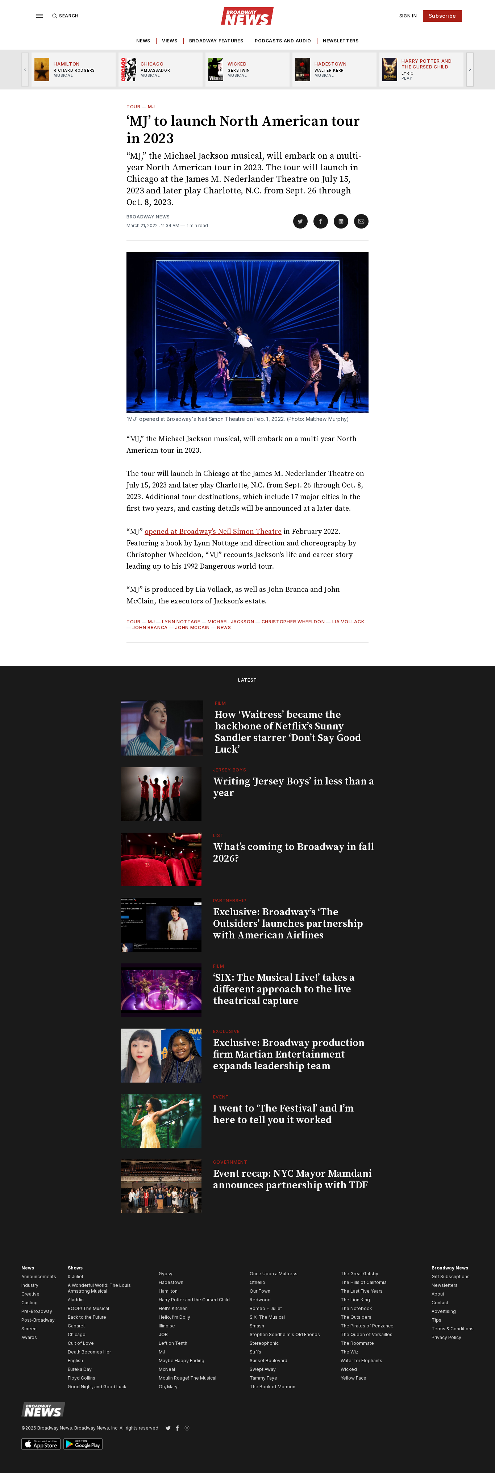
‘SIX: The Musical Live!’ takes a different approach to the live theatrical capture (284, 989)
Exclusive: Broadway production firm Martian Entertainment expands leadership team (289, 1054)
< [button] (25, 69)
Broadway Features (216, 40)
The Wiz (349, 1352)
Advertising (444, 1311)
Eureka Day (80, 1369)
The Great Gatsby (359, 1273)
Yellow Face (353, 1378)
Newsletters (341, 40)
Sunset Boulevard (268, 1360)
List (218, 835)
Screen (29, 1328)
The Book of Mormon (272, 1386)
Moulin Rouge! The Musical (187, 1378)
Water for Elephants (361, 1360)
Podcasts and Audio (283, 40)
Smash (257, 1325)
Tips (436, 1320)
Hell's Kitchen (173, 1308)
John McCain (192, 627)
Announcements (38, 1276)
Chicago (77, 1334)
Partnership (230, 900)
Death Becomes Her (89, 1352)
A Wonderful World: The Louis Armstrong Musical (99, 1288)
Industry (29, 1285)
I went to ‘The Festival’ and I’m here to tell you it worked (283, 1114)
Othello (257, 1282)
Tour (133, 106)
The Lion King (355, 1299)
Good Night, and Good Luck (97, 1386)
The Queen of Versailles (366, 1334)
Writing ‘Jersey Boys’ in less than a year (293, 787)
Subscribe (442, 16)
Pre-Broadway (36, 1311)
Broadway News (148, 216)
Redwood (260, 1299)
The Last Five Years (362, 1291)
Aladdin (76, 1299)
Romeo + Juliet (266, 1308)
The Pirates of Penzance (367, 1325)
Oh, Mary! (169, 1386)
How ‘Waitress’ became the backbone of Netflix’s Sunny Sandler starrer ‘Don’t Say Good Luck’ (288, 732)
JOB (163, 1334)
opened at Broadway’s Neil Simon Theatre (213, 531)
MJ (151, 106)
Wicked (349, 1369)
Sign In (408, 15)
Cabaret (76, 1325)
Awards (29, 1337)
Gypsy (165, 1273)
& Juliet (75, 1276)
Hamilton (168, 1291)
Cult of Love (81, 1343)
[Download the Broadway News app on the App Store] (41, 1444)
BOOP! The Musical (88, 1308)
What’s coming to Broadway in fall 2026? (293, 853)
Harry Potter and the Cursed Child (194, 1299)
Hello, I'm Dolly (174, 1317)
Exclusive (226, 1031)
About (438, 1294)
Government (230, 1162)
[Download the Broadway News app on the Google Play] (83, 1444)
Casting (29, 1302)
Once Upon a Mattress (274, 1273)
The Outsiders (356, 1317)
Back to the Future (87, 1317)
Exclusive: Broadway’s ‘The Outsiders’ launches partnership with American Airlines (288, 924)
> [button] (470, 69)
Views (170, 40)
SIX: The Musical (267, 1317)
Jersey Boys (229, 770)
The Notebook (356, 1308)
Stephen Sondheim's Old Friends (285, 1334)
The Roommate (357, 1343)
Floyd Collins (81, 1378)
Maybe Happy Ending (181, 1360)
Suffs (255, 1352)
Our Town (260, 1291)
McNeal (167, 1369)
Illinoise (167, 1325)
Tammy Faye (263, 1378)
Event (221, 1097)
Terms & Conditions (453, 1328)
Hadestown (171, 1282)
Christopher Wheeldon (293, 621)
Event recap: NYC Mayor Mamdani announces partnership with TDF (292, 1179)
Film (220, 703)
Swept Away (263, 1369)
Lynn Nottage (181, 621)
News (143, 40)
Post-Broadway (38, 1320)
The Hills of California (364, 1282)
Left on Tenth (173, 1343)
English (75, 1360)
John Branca (150, 627)
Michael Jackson (231, 621)
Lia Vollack (348, 621)
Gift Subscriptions (451, 1276)
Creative (30, 1294)
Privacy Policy (446, 1337)
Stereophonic (264, 1343)
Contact (440, 1302)
